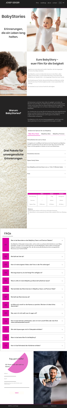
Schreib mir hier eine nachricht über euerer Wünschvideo (13, 383)
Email (5, 378)
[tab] (33, 134)
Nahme (5, 373)
